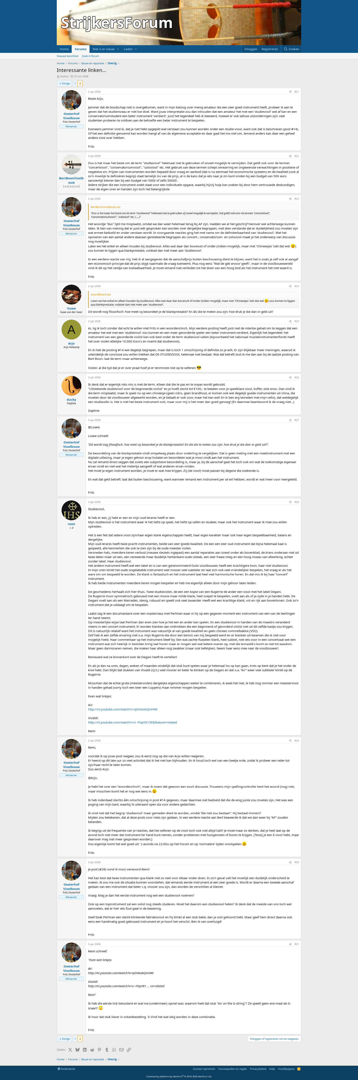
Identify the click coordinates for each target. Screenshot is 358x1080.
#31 (296, 944)
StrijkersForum (117, 22)
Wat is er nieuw (104, 49)
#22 (296, 156)
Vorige (66, 83)
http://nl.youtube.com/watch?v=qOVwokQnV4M (122, 709)
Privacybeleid (258, 1069)
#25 (296, 321)
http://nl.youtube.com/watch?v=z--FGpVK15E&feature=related (132, 722)
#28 (296, 502)
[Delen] (290, 92)
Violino (64, 76)
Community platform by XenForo (179, 1076)
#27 (296, 420)
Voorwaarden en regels (232, 1069)
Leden (128, 49)
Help (272, 1069)
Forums (80, 49)
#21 (296, 91)
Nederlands (67, 1069)
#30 (296, 862)
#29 (296, 740)
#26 (296, 377)
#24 (296, 286)
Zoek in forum (90, 56)
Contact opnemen (204, 1069)
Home (64, 49)
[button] (118, 49)
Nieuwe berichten (68, 56)
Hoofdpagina (286, 1069)
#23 (296, 198)
